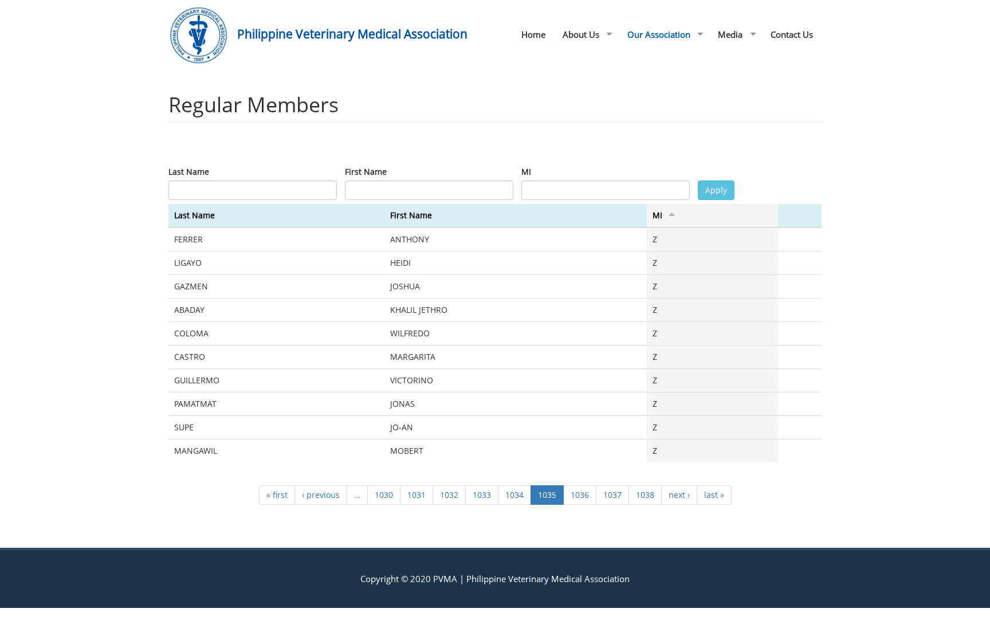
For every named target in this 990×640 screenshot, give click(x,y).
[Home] (202, 35)
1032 (449, 494)
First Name (366, 171)
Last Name (188, 171)
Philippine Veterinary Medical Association (352, 34)
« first (277, 494)
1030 (384, 494)
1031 (416, 494)
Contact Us (792, 34)
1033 (482, 494)
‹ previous (321, 494)
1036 (580, 494)
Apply (716, 189)
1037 (612, 494)
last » (714, 494)
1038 (645, 494)
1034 (514, 494)
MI (526, 171)
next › (679, 494)
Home (533, 34)
